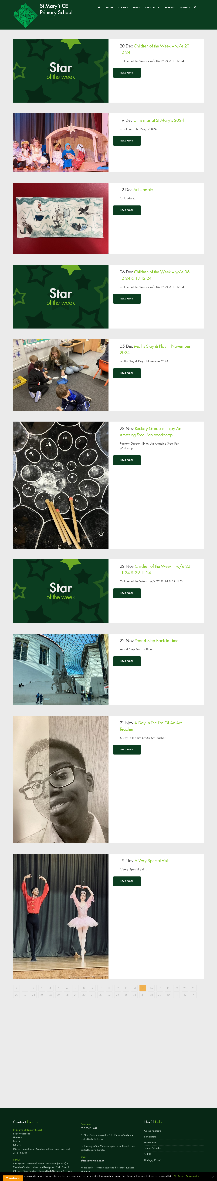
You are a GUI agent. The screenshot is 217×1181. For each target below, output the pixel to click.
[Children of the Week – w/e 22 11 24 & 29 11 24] (60, 591)
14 (134, 988)
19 (176, 988)
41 (176, 994)
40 (168, 994)
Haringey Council (152, 1160)
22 (16, 994)
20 (184, 988)
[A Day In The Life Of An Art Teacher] (60, 779)
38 (151, 994)
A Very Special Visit (151, 861)
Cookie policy (192, 1176)
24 (33, 994)
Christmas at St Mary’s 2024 (158, 120)
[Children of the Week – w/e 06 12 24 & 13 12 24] (60, 297)
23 (25, 994)
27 (58, 994)
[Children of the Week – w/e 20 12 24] (60, 71)
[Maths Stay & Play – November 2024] (60, 375)
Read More (127, 72)
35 (126, 994)
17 (159, 988)
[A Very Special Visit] (60, 916)
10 (100, 988)
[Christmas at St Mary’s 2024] (60, 142)
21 (193, 988)
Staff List (148, 1154)
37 (142, 994)
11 (109, 988)
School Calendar (152, 1148)
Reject (181, 1176)
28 (67, 994)
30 (83, 994)
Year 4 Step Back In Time (156, 640)
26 (50, 994)
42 (184, 994)
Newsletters (150, 1136)
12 (117, 988)
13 (126, 988)
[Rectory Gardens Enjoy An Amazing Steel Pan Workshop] (60, 485)
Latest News (150, 1142)
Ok (175, 1176)
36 (134, 994)
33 (109, 994)
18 (168, 988)
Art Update (143, 190)
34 (117, 994)
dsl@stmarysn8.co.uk (59, 1171)
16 (151, 988)
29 (75, 994)
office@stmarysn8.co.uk (92, 1160)
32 (100, 994)
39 (159, 994)
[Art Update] (60, 218)
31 (92, 994)
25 (41, 994)
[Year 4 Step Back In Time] (60, 669)
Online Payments (152, 1130)
